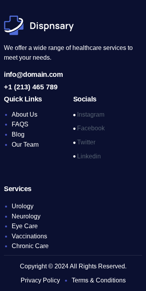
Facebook (90, 128)
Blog (18, 134)
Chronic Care (30, 246)
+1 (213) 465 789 (31, 87)
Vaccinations (29, 236)
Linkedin (88, 156)
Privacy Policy (40, 280)
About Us (24, 114)
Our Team (25, 144)
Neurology (26, 216)
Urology (22, 206)
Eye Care (25, 226)
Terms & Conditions (99, 280)
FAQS (20, 124)
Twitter (85, 142)
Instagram (90, 114)
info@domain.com (33, 74)
